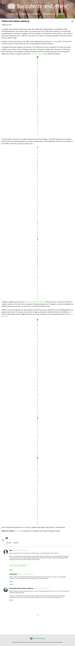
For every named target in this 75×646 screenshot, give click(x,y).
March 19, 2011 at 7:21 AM (20, 550)
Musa (71, 314)
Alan (10, 550)
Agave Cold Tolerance (30, 14)
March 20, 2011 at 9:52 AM (41, 588)
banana (8, 542)
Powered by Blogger (38, 638)
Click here (18, 531)
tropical (15, 542)
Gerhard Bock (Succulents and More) (21, 588)
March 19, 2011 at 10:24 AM (25, 574)
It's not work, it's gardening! (17, 565)
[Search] (72, 4)
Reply (11, 570)
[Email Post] (6, 539)
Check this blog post (37, 54)
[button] (72, 21)
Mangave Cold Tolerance (54, 14)
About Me (14, 14)
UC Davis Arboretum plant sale (35, 302)
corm (53, 41)
